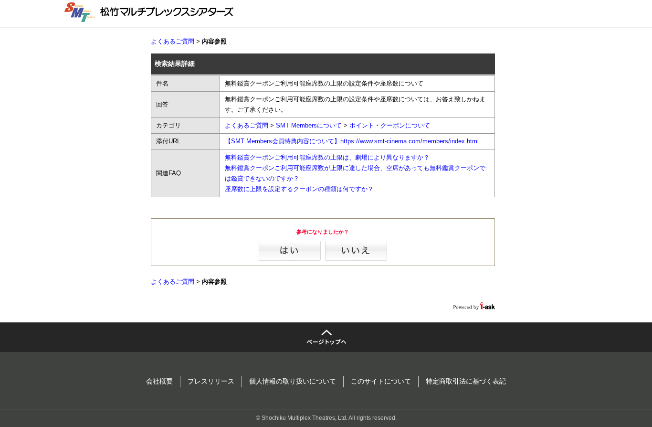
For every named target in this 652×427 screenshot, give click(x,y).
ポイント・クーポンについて (389, 125)
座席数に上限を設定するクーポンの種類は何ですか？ (299, 188)
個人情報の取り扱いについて (292, 381)
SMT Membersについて (309, 125)
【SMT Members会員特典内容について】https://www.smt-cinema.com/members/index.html (352, 141)
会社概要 (159, 381)
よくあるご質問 (172, 41)
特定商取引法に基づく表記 (466, 381)
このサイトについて (381, 381)
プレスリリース (211, 381)
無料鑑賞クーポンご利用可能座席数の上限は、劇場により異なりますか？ (327, 157)
